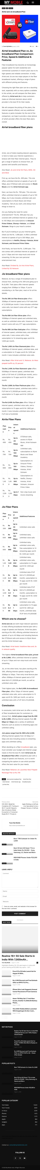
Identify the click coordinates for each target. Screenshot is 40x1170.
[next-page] (6, 1017)
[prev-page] (3, 1017)
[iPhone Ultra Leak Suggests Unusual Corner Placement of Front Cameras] (6, 991)
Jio (7, 8)
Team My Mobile (7, 46)
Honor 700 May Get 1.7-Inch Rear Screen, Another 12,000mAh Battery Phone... (25, 1001)
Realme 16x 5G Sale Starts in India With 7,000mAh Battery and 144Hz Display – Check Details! (26, 1032)
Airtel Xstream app (16, 781)
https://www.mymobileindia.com (17, 825)
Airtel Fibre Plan (27, 779)
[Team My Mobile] (5, 824)
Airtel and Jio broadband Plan (14, 779)
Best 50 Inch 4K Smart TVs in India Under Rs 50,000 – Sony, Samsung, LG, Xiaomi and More (25, 850)
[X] (8, 793)
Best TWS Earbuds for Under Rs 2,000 (25, 1067)
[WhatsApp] (16, 793)
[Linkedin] (12, 793)
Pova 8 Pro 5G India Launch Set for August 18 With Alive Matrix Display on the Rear (25, 1042)
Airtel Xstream (6, 781)
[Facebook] (4, 793)
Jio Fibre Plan (6, 784)
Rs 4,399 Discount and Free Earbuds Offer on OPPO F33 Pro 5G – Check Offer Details (25, 1053)
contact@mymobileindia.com (18, 1145)
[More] (25, 793)
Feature (11, 8)
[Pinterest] (21, 793)
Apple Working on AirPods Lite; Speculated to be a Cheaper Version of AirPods (29, 806)
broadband (25, 747)
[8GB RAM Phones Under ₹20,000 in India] (7, 860)
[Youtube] (24, 1158)
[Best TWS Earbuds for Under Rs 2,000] (7, 841)
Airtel (3, 8)
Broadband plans (26, 781)
